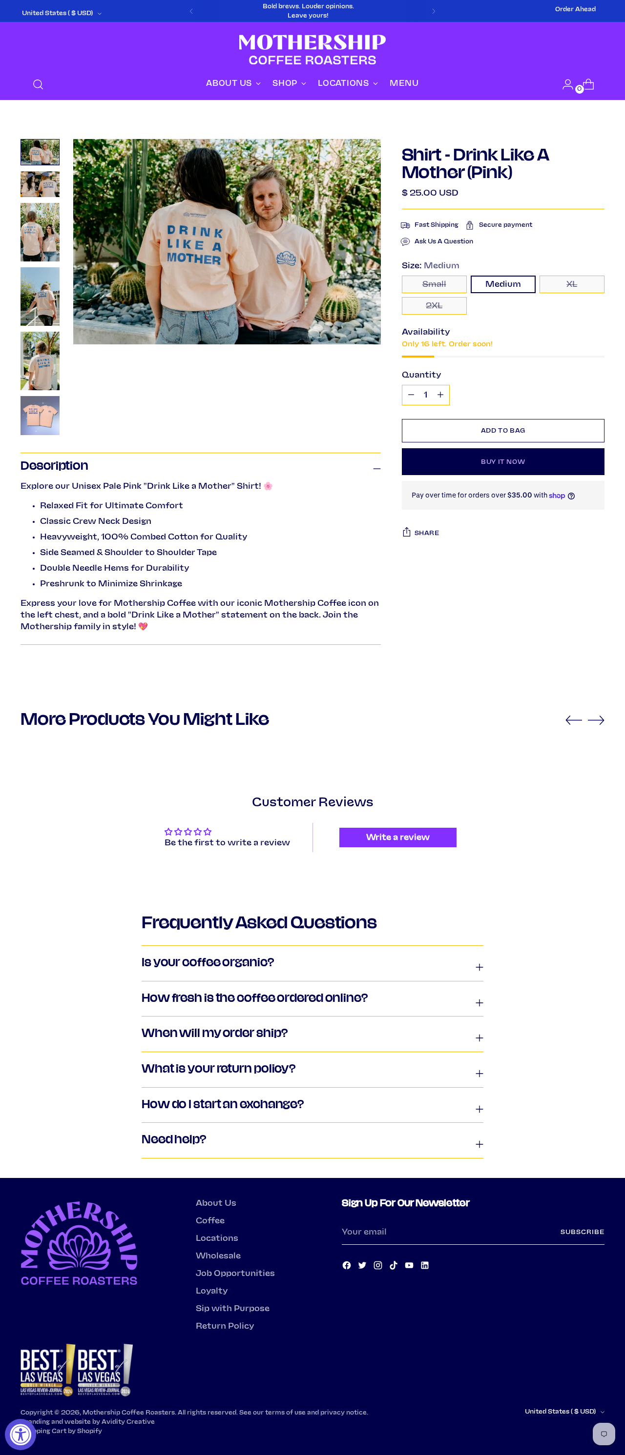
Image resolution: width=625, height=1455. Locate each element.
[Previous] (191, 11)
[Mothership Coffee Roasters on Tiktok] (394, 1267)
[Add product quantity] (411, 395)
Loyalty (212, 1291)
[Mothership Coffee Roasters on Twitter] (363, 1267)
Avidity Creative (128, 1422)
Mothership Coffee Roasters (129, 1412)
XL (571, 284)
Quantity (421, 375)
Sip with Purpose (233, 1308)
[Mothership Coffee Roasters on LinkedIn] (426, 1267)
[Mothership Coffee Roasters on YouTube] (410, 1267)
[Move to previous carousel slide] (573, 720)
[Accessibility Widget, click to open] (20, 1434)
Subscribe (582, 1232)
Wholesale (218, 1256)
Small (434, 284)
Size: (430, 265)
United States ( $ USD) (57, 13)
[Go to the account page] (564, 84)
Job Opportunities (235, 1273)
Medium (503, 284)
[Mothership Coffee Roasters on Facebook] (348, 1267)
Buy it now (503, 462)
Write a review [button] (398, 837)
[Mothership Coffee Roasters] (312, 49)
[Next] (433, 11)
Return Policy (225, 1326)
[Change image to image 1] (40, 152)
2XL (434, 305)
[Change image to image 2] (40, 184)
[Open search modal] (38, 84)
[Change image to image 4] (40, 296)
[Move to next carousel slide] (596, 720)
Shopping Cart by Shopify (61, 1431)
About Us (216, 1203)
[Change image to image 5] (40, 361)
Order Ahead (575, 9)
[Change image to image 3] (40, 232)
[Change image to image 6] (40, 415)
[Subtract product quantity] (440, 395)
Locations (217, 1238)
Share (427, 533)
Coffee (210, 1220)
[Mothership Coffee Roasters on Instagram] (379, 1267)
